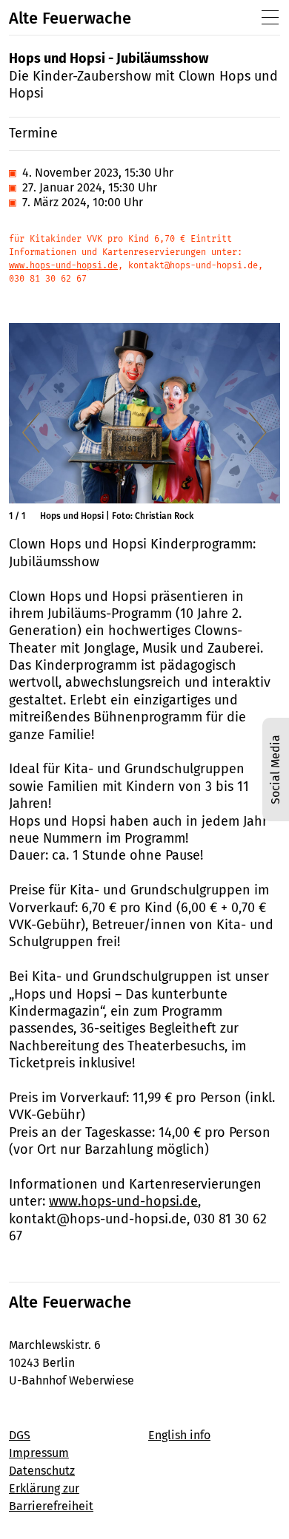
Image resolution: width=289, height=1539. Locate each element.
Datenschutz (42, 1471)
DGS (19, 1435)
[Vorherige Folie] (31, 432)
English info (179, 1435)
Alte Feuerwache (70, 18)
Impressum (39, 1453)
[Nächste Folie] (258, 432)
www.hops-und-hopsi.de (63, 265)
